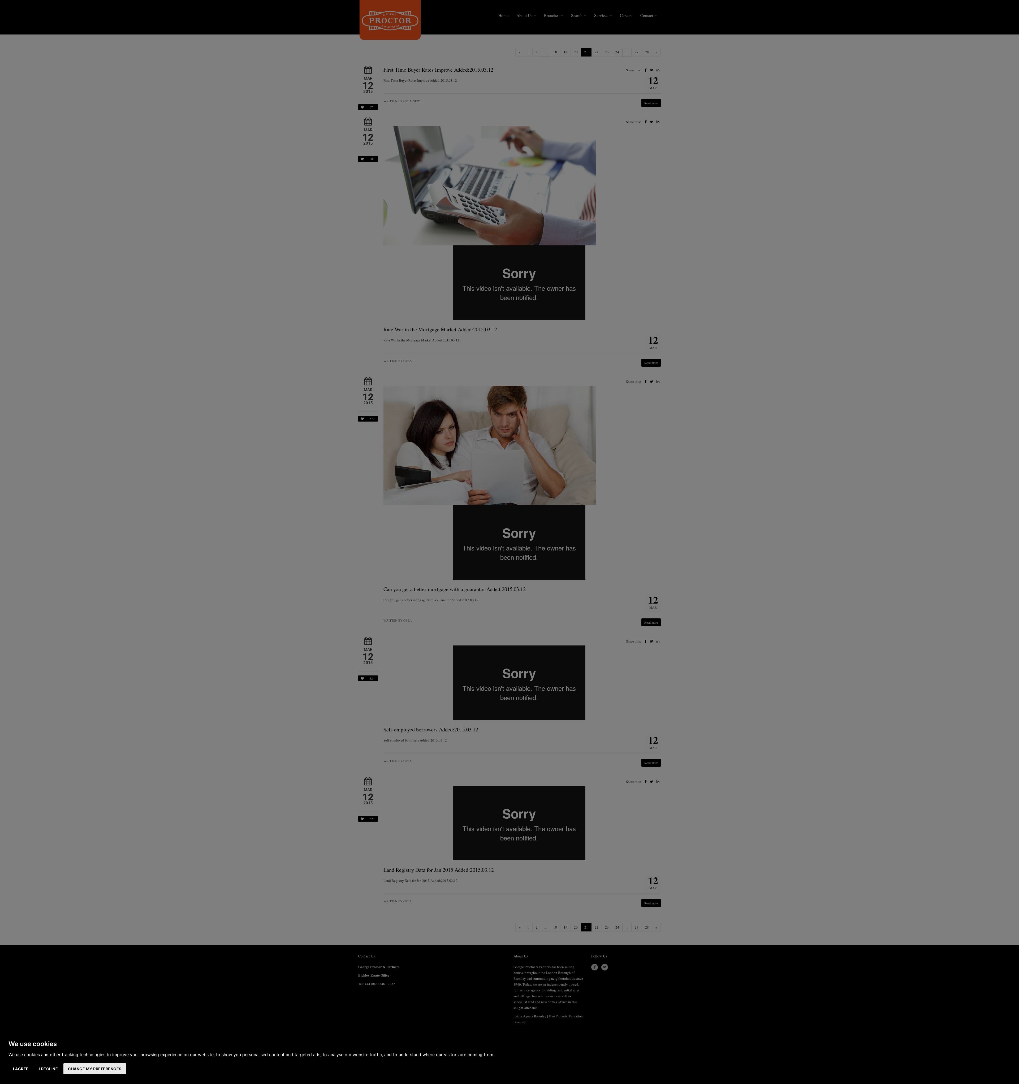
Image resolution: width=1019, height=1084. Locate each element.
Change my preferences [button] (95, 1068)
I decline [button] (48, 1068)
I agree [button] (21, 1068)
